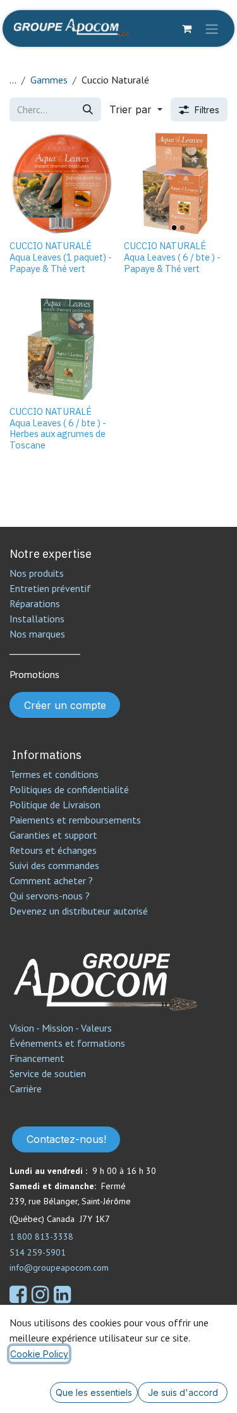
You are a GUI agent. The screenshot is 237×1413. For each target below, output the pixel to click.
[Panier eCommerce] (186, 28)
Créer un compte (65, 705)
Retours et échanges (53, 850)
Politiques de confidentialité (69, 789)
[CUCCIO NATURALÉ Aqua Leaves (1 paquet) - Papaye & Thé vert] (61, 184)
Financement (36, 1058)
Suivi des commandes (54, 865)
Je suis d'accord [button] (183, 1392)
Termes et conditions (54, 774)
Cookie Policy (39, 1353)
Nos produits (36, 573)
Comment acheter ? (51, 880)
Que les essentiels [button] (94, 1392)
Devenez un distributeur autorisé (79, 910)
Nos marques (37, 633)
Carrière (25, 1088)
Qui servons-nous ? (49, 895)
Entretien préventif (50, 588)
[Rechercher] (88, 109)
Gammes (49, 79)
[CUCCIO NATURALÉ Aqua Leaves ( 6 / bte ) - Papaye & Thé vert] (176, 184)
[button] (136, 109)
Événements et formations (67, 1043)
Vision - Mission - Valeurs (60, 1027)
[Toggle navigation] (211, 28)
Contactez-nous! (66, 1139)
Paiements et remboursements (75, 819)
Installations (36, 618)
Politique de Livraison (54, 804)
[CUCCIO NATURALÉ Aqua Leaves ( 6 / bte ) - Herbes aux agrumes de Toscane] (61, 349)
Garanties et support (53, 835)
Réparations (34, 603)
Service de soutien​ (47, 1073)
